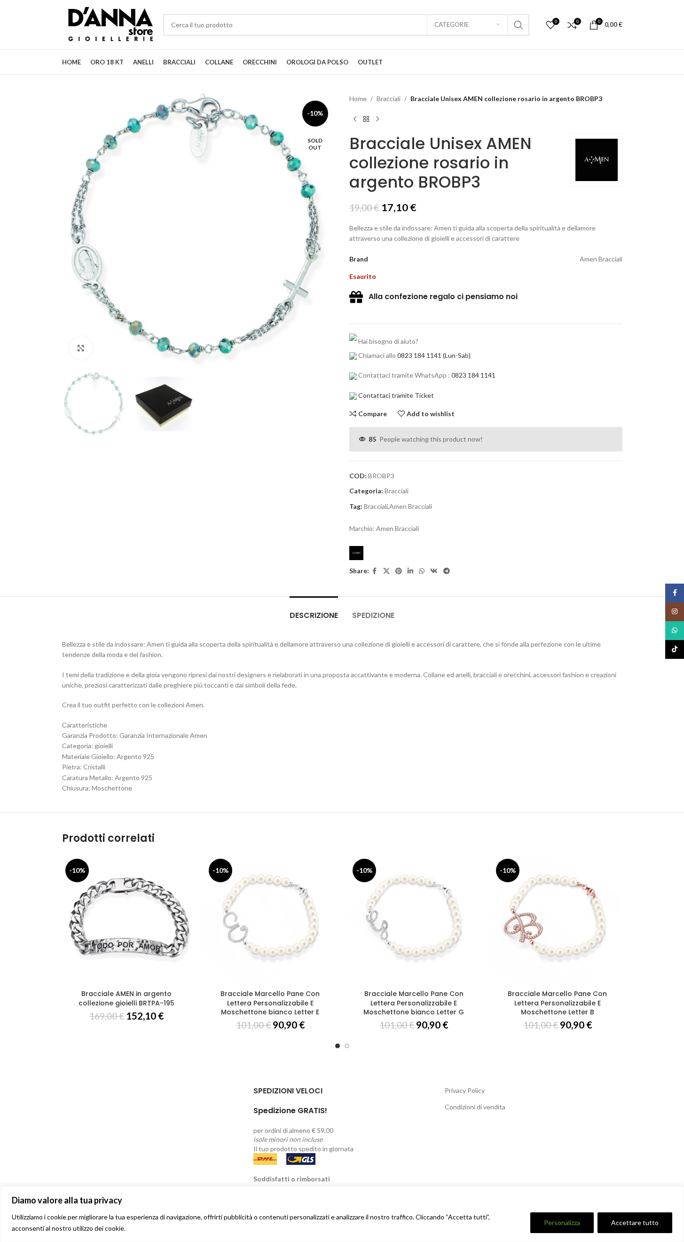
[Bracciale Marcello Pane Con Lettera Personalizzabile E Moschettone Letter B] (557, 920)
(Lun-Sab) (456, 355)
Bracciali (389, 99)
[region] (342, 1214)
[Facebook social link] (374, 571)
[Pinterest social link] (399, 571)
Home (358, 99)
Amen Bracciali (397, 528)
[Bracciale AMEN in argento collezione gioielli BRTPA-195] (127, 920)
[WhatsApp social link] (421, 571)
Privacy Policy (465, 1090)
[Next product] (377, 119)
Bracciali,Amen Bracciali (398, 506)
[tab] (314, 610)
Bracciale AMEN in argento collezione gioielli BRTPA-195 (126, 998)
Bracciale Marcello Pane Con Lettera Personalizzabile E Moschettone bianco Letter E (270, 1003)
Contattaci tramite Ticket (396, 395)
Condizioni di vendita (475, 1107)
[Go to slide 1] (337, 1046)
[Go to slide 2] (347, 1046)
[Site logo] (108, 24)
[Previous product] (355, 119)
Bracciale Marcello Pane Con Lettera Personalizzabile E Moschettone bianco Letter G (413, 1003)
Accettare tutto (635, 1222)
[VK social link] (433, 571)
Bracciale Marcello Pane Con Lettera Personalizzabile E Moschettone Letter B (557, 1003)
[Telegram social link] (446, 571)
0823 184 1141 (419, 355)
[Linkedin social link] (410, 571)
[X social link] (386, 571)
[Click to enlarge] (81, 348)
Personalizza (562, 1222)
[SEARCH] (518, 25)
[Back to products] (366, 119)
